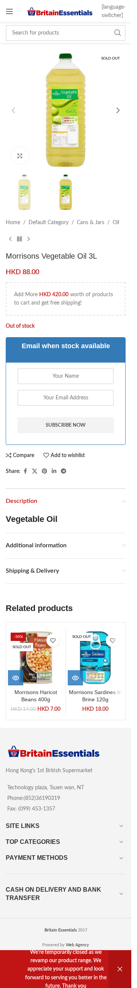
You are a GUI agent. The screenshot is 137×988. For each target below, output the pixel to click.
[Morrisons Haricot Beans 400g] (36, 657)
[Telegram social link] (63, 471)
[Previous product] (10, 239)
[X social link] (35, 471)
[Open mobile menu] (9, 11)
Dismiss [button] (119, 969)
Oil (116, 222)
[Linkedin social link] (54, 471)
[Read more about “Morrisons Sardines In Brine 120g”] (75, 677)
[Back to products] (19, 239)
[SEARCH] (118, 33)
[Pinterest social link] (44, 471)
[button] (13, 110)
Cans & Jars (90, 222)
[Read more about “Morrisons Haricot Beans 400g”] (15, 677)
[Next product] (28, 239)
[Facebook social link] (25, 471)
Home (13, 222)
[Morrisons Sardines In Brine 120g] (95, 657)
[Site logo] (60, 11)
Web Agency (77, 945)
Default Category (48, 222)
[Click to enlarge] (20, 155)
